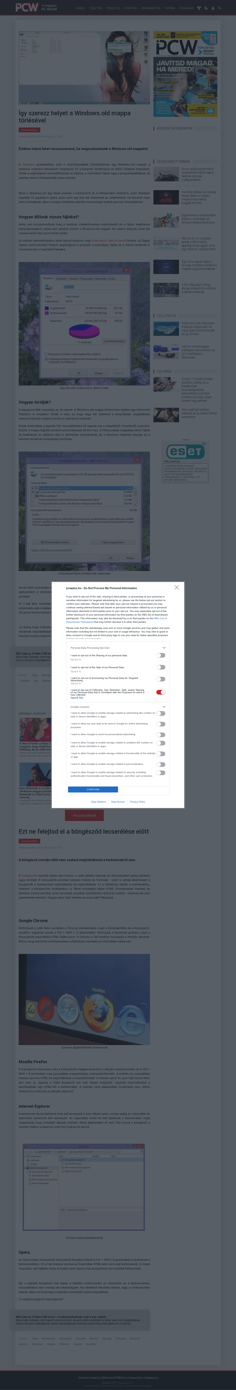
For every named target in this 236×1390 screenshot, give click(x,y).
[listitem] (118, 648)
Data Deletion (98, 801)
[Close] (177, 588)
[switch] (160, 655)
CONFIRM (93, 789)
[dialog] (118, 695)
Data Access (118, 801)
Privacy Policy (137, 801)
